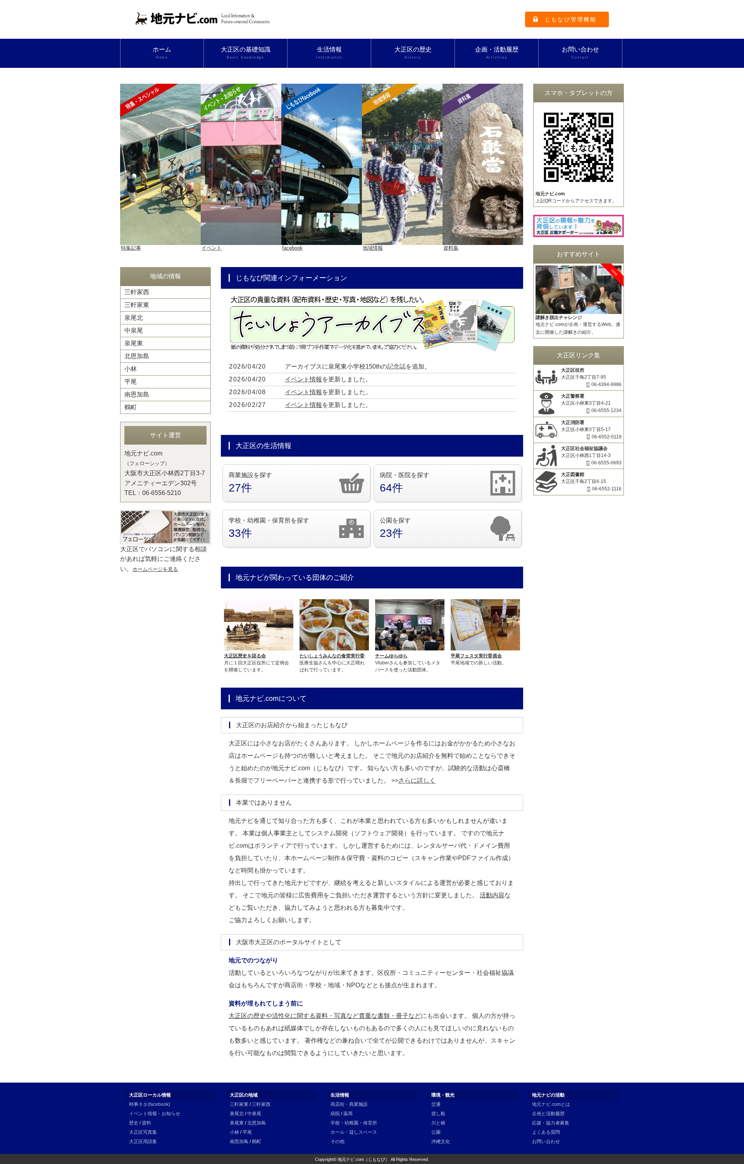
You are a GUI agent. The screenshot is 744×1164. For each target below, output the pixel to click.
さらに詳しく (417, 780)
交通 (436, 1104)
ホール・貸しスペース (354, 1132)
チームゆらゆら (391, 656)
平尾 (130, 381)
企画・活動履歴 (496, 52)
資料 (146, 1123)
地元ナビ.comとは (551, 1104)
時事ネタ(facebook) (149, 1104)
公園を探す (395, 528)
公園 (436, 1132)
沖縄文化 (440, 1141)
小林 (130, 369)
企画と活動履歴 (548, 1113)
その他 (337, 1141)
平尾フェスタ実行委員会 (476, 656)
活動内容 (492, 895)
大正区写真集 (143, 1132)
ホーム (162, 52)
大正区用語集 (143, 1141)
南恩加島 (136, 394)
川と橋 (438, 1123)
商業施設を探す (250, 483)
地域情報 (373, 248)
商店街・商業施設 (349, 1104)
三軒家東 (136, 305)
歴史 (133, 1123)
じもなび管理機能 (571, 19)
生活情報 (329, 52)
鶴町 (130, 407)
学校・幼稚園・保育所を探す (269, 528)
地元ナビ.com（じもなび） (363, 1159)
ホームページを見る (155, 569)
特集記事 (131, 248)
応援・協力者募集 (550, 1123)
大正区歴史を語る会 (245, 656)
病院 (335, 1113)
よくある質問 (546, 1132)
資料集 (450, 248)
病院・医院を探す (404, 483)
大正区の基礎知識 (245, 52)
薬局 (348, 1113)
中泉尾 (133, 330)
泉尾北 (133, 317)
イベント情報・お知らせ (154, 1113)
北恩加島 (136, 356)
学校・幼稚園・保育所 (354, 1123)
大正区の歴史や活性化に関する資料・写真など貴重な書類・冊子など (325, 1015)
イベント (212, 248)
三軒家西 (136, 292)
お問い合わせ (580, 52)
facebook (292, 248)
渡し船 (438, 1113)
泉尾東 (133, 343)
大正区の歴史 (413, 52)
